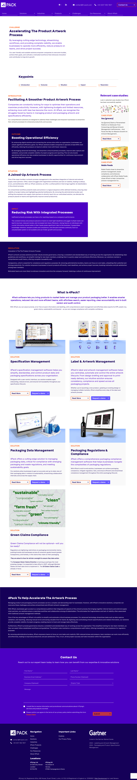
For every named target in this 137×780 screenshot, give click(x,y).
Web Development (101, 778)
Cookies (61, 736)
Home (4, 13)
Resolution (104, 85)
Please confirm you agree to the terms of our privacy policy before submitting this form (56, 713)
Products (58, 13)
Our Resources (95, 13)
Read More (107, 139)
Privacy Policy (31, 714)
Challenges (76, 13)
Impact (83, 85)
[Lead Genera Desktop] (8, 5)
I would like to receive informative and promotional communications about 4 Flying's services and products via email (55, 707)
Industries (41, 13)
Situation (64, 85)
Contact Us (122, 5)
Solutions (23, 13)
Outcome (44, 85)
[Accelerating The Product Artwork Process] (18, 733)
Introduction (25, 85)
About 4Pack (112, 13)
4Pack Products (35, 745)
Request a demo (38, 393)
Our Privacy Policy (65, 739)
